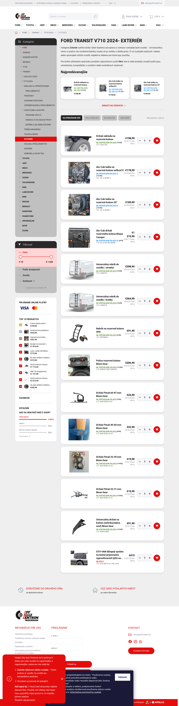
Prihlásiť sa (71, 664)
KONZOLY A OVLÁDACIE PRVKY (38, 120)
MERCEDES (27, 173)
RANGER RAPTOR (30, 57)
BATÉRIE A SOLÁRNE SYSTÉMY (38, 125)
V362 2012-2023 (30, 76)
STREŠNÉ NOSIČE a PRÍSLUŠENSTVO (39, 105)
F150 (25, 67)
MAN (24, 197)
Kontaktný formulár (141, 651)
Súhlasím (122, 677)
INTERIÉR (28, 149)
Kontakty (74, 3)
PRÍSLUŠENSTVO (33, 91)
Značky (25, 230)
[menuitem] (19, 25)
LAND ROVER (27, 192)
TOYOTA (25, 158)
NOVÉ (24, 226)
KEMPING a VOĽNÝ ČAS (34, 153)
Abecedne (124, 118)
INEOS (25, 168)
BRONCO (26, 62)
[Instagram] (135, 641)
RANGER (26, 52)
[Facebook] (130, 641)
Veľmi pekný (23, 417)
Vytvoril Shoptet (137, 702)
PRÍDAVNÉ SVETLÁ (33, 115)
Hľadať (95, 16)
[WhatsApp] (141, 641)
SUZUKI (25, 177)
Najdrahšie (109, 118)
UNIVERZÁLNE (28, 221)
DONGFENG (27, 211)
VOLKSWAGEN (28, 182)
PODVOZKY (29, 96)
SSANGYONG (28, 216)
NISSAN (25, 202)
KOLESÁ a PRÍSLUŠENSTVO (35, 144)
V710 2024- (28, 81)
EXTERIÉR (28, 139)
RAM (24, 187)
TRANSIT (26, 72)
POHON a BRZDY (31, 134)
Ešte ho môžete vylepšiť (28, 430)
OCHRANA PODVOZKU (33, 101)
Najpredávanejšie (71, 118)
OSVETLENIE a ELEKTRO (34, 110)
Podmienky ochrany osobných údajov (52, 3)
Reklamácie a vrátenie (91, 3)
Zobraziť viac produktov (112, 105)
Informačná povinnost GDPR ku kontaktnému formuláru (28, 651)
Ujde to (21, 423)
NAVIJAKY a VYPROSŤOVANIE (36, 86)
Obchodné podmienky (24, 3)
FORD (24, 48)
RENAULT (26, 206)
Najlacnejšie (92, 118)
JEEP (24, 163)
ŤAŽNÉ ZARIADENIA (32, 129)
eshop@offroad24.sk (142, 635)
